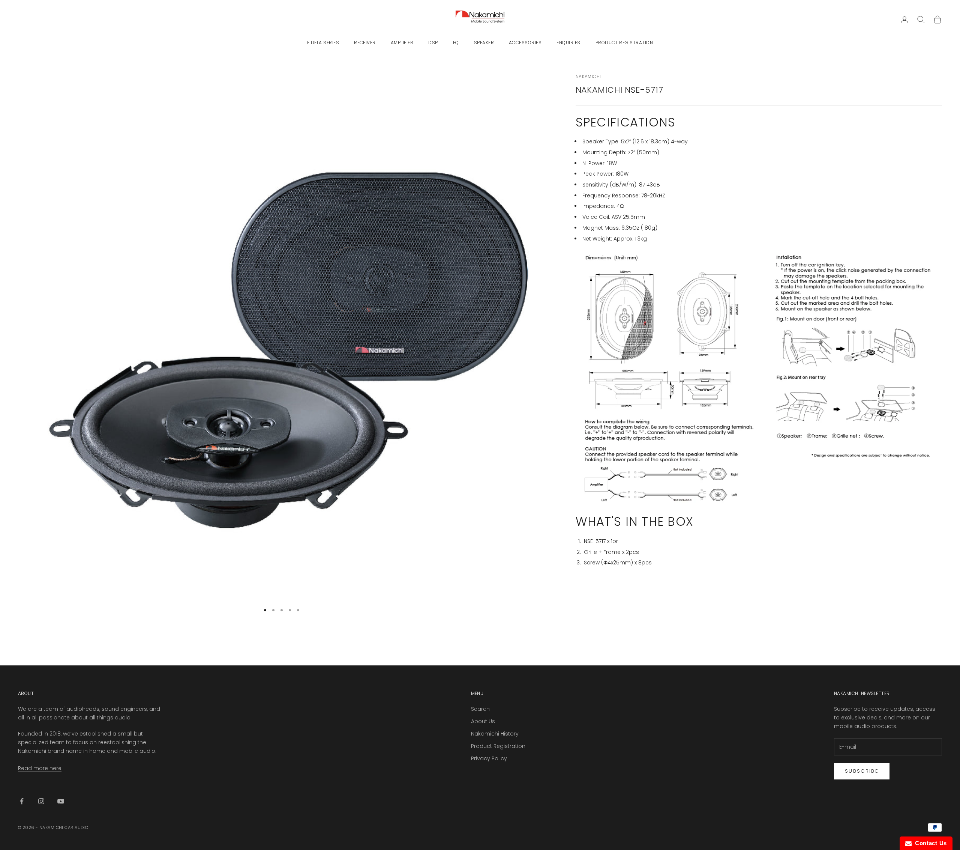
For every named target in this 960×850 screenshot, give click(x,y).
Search (480, 709)
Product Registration (624, 42)
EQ (456, 42)
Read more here (40, 768)
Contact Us (929, 843)
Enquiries (568, 42)
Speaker (484, 42)
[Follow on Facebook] (22, 801)
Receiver (365, 42)
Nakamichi (588, 76)
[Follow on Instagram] (41, 801)
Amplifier (402, 42)
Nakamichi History (495, 733)
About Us (483, 721)
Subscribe (862, 771)
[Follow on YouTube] (60, 801)
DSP (433, 42)
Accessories (525, 42)
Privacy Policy (489, 758)
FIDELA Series (323, 42)
